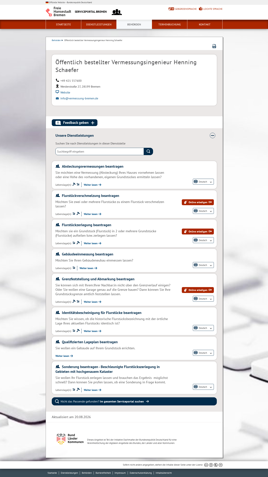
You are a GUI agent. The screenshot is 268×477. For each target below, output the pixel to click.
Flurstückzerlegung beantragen (86, 224)
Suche (148, 151)
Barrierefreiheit (103, 472)
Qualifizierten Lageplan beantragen (90, 342)
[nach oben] (256, 465)
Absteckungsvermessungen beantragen (92, 166)
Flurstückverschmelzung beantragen (90, 195)
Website (65, 92)
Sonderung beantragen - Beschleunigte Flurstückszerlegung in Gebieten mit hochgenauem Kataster (107, 369)
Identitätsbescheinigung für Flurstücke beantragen (101, 312)
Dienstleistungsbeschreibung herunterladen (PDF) (214, 46)
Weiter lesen (91, 184)
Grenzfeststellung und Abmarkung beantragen (98, 279)
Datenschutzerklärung (141, 472)
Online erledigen (198, 202)
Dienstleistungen (98, 24)
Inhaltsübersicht (164, 472)
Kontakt (205, 24)
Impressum (120, 472)
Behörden (134, 24)
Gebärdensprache (186, 8)
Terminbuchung (169, 24)
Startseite (63, 24)
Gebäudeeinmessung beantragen (87, 254)
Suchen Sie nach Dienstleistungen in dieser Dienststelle (90, 143)
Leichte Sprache (213, 8)
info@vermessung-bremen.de (79, 98)
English (202, 184)
